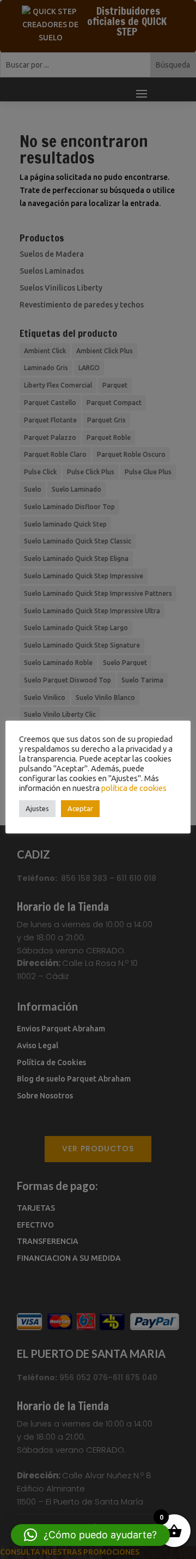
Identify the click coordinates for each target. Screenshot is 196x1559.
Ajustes (37, 808)
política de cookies (134, 788)
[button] (90, 1535)
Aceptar (80, 808)
